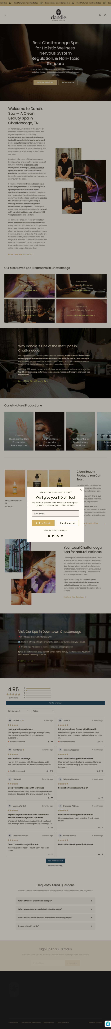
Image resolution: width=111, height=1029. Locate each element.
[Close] (81, 490)
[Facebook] (53, 536)
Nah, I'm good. (67, 523)
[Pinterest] (62, 536)
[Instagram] (49, 536)
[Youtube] (58, 536)
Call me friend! (43, 523)
